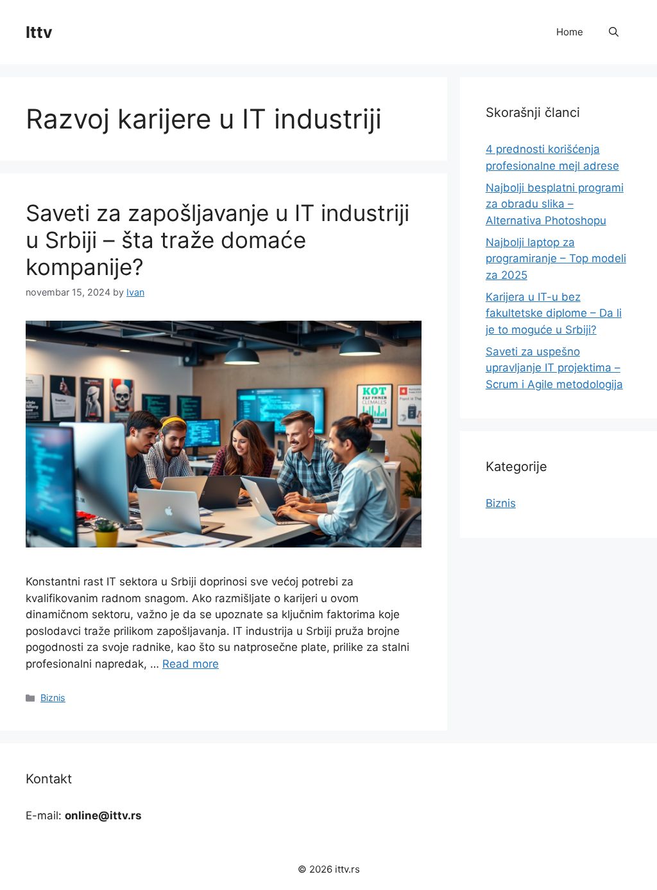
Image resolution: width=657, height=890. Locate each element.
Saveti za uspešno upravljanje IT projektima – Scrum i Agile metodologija (554, 368)
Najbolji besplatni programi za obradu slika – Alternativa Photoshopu (555, 204)
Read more (190, 663)
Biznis (52, 697)
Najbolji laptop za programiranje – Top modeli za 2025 (556, 258)
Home (569, 32)
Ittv (39, 32)
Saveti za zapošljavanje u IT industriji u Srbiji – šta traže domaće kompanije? (217, 239)
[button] (613, 32)
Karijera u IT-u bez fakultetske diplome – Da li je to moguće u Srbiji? (554, 313)
